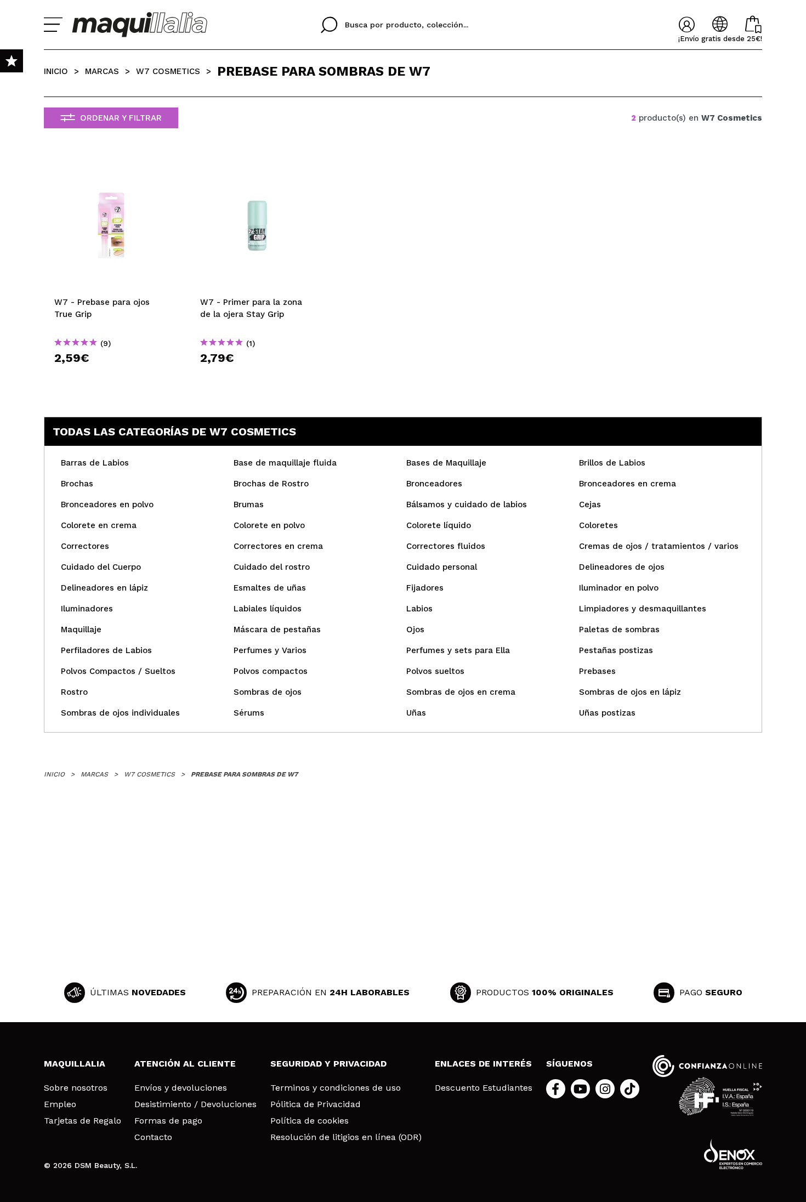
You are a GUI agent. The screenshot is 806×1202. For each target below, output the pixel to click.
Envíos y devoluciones (180, 1088)
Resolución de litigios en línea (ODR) (346, 1137)
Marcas (102, 71)
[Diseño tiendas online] (733, 1154)
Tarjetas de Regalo (82, 1120)
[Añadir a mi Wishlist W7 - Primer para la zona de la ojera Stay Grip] (257, 168)
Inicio (56, 71)
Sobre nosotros (75, 1088)
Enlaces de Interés (483, 1063)
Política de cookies (309, 1120)
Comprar (111, 377)
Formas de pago (168, 1120)
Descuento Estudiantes (483, 1088)
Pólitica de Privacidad (315, 1104)
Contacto (153, 1137)
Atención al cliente (185, 1063)
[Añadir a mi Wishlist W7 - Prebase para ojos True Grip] (111, 168)
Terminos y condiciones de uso (335, 1088)
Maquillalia (74, 1063)
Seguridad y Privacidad (328, 1063)
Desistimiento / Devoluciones (195, 1104)
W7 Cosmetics (168, 71)
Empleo (60, 1104)
